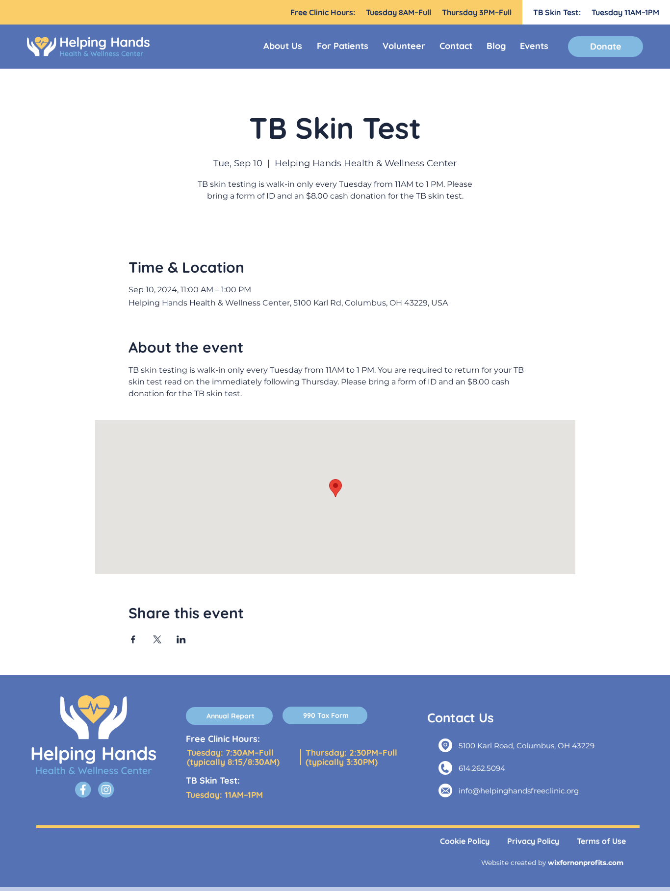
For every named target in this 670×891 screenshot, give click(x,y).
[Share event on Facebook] (133, 639)
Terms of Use (601, 841)
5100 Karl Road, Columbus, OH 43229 (526, 745)
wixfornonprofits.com (585, 862)
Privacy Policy (533, 841)
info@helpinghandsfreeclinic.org (519, 790)
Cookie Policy (465, 841)
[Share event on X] (157, 639)
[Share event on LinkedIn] (181, 639)
